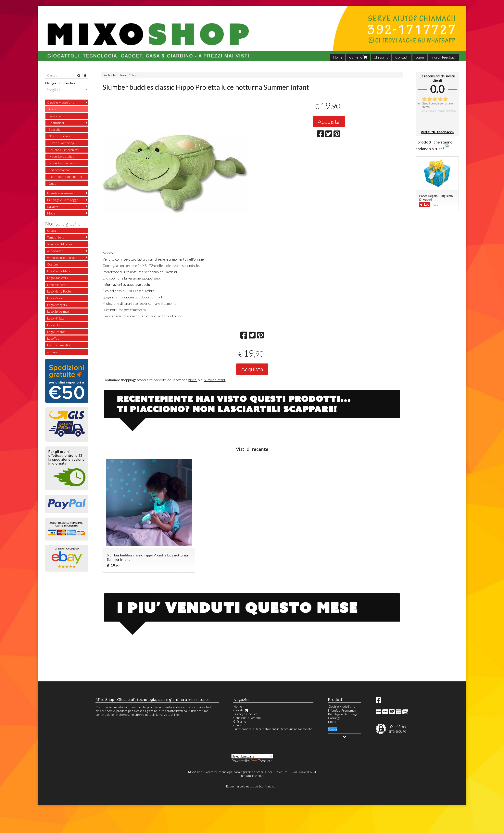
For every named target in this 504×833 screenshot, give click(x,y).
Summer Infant (214, 380)
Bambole (55, 116)
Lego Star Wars (57, 278)
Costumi (52, 264)
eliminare (53, 352)
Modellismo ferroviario (64, 163)
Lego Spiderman (58, 311)
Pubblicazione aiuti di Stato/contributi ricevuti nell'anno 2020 (273, 729)
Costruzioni (56, 123)
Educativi (55, 129)
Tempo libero (56, 237)
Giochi (135, 75)
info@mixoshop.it (252, 775)
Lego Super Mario (59, 271)
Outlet (53, 183)
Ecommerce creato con (252, 786)
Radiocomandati (59, 170)
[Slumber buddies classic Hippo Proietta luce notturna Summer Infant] (175, 207)
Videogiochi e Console (61, 257)
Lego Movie (55, 298)
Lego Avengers (57, 305)
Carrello (356, 57)
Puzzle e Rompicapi (61, 143)
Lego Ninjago (55, 318)
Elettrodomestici (58, 345)
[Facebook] (378, 701)
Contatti (402, 57)
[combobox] (66, 89)
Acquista (329, 121)
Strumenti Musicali (59, 244)
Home (337, 57)
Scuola (51, 230)
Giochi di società (59, 136)
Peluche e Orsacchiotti (64, 150)
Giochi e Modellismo (115, 75)
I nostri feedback (443, 57)
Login (419, 57)
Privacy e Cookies (245, 714)
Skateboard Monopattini (65, 176)
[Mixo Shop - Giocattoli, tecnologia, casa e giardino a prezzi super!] (252, 33)
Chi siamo (381, 57)
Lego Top (53, 338)
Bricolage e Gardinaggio (62, 200)
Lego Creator (56, 332)
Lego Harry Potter (59, 291)
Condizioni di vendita (247, 717)
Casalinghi (53, 206)
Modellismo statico (61, 156)
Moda (51, 213)
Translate (265, 760)
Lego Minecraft (57, 284)
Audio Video (55, 251)
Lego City (53, 325)
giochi (192, 380)
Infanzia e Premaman (61, 193)
